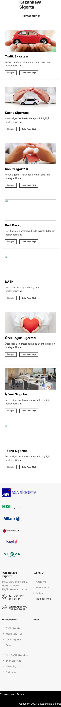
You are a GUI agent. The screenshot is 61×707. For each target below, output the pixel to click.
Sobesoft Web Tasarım (12, 694)
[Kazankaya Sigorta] (30, 5)
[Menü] (4, 4)
